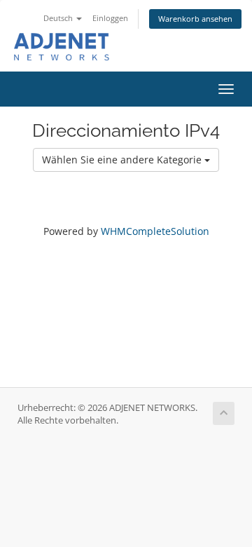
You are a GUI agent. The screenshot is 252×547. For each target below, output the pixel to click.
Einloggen (110, 18)
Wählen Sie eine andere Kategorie (123, 159)
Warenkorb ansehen (195, 18)
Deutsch (59, 18)
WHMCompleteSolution (155, 231)
